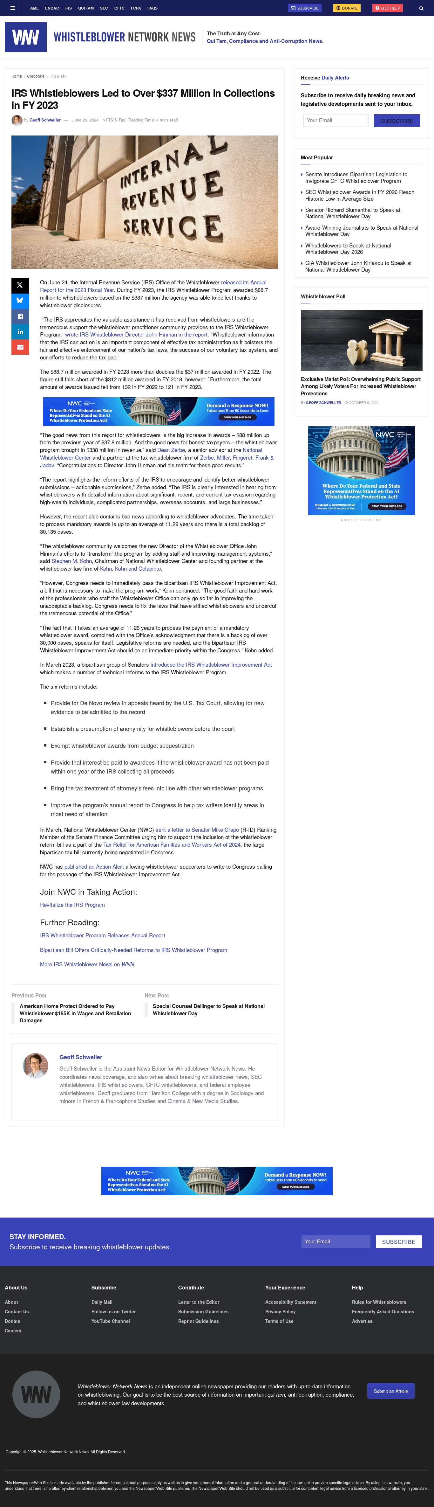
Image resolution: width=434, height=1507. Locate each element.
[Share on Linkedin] (20, 331)
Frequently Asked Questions (383, 1311)
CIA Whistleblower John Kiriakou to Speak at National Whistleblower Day (358, 266)
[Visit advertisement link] (159, 411)
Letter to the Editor (198, 1302)
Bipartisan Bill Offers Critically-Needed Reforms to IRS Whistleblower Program (133, 950)
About (11, 1302)
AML (34, 8)
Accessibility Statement (290, 1302)
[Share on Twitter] (20, 286)
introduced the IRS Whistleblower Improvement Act (211, 664)
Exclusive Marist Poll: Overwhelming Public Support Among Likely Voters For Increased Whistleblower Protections (361, 386)
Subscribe (307, 7)
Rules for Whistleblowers (379, 1302)
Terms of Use (279, 1321)
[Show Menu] (12, 8)
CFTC (119, 8)
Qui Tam (86, 8)
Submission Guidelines (203, 1311)
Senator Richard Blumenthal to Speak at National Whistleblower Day (352, 212)
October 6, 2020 (363, 402)
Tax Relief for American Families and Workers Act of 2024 (172, 844)
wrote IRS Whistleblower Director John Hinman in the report (136, 334)
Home (16, 76)
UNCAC (52, 8)
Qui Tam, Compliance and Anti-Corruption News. (265, 41)
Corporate (35, 76)
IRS (68, 8)
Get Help (390, 7)
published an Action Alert (94, 866)
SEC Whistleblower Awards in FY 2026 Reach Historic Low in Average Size (359, 195)
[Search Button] (421, 8)
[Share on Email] (20, 347)
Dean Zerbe (171, 450)
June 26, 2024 (85, 120)
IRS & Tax (58, 76)
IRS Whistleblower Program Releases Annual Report (102, 935)
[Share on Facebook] (20, 316)
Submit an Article (391, 1391)
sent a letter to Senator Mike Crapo (197, 829)
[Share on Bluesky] (20, 301)
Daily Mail (102, 1302)
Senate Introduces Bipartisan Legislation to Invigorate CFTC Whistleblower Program (356, 177)
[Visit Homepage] (100, 37)
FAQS (152, 8)
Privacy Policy (280, 1311)
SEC (104, 8)
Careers (13, 1330)
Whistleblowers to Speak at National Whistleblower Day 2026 (348, 248)
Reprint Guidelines (198, 1321)
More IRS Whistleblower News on (87, 964)
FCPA (136, 8)
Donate (349, 7)
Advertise (362, 1321)
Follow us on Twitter (114, 1311)
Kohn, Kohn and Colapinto (130, 568)
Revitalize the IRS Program (72, 904)
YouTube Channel (111, 1321)
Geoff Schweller (45, 120)
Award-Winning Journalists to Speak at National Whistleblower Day (361, 230)
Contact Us (17, 1311)
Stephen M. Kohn (71, 561)
